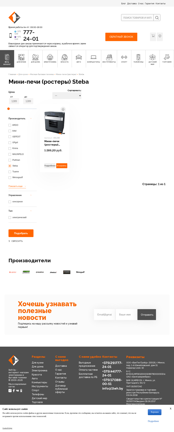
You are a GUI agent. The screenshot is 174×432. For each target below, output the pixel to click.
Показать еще (15, 186)
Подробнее (49, 165)
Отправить (147, 314)
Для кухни (23, 74)
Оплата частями (88, 369)
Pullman (16, 160)
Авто (35, 378)
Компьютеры (39, 382)
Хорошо (155, 412)
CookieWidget (7, 428)
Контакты (161, 3)
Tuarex (15, 171)
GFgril (15, 142)
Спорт (35, 390)
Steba (81, 74)
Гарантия (149, 3)
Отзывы (59, 381)
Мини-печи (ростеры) (66, 74)
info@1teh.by (112, 388)
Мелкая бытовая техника (42, 74)
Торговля (37, 402)
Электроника (39, 370)
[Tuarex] (67, 272)
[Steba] (53, 272)
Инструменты (40, 386)
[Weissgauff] (80, 272)
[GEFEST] (12, 272)
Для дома (37, 366)
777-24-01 (31, 35)
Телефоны (38, 394)
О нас (141, 3)
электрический (19, 217)
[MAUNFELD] (40, 272)
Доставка (132, 3)
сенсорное (17, 201)
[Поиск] (156, 17)
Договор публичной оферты (61, 388)
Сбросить (17, 241)
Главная (12, 74)
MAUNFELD (18, 154)
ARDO (15, 125)
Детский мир (39, 398)
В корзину (61, 165)
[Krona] (26, 272)
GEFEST (16, 136)
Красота (37, 374)
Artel (14, 131)
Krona (15, 148)
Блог (123, 3)
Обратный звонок (121, 36)
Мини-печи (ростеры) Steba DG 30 (52, 143)
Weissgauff (17, 177)
